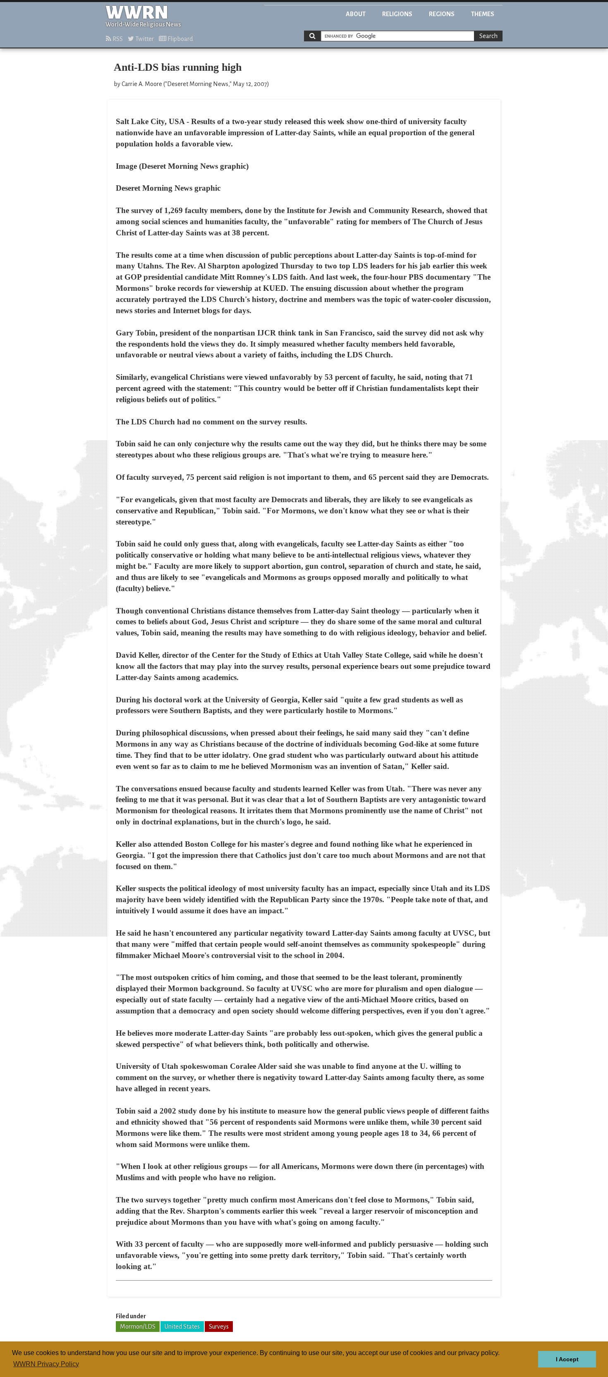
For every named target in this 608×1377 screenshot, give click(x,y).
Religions (397, 14)
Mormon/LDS (138, 1326)
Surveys (219, 1326)
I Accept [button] (567, 1359)
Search (488, 36)
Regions (442, 14)
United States (182, 1326)
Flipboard (179, 39)
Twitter (144, 39)
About (356, 14)
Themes (482, 14)
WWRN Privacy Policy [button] (46, 1363)
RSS (117, 39)
